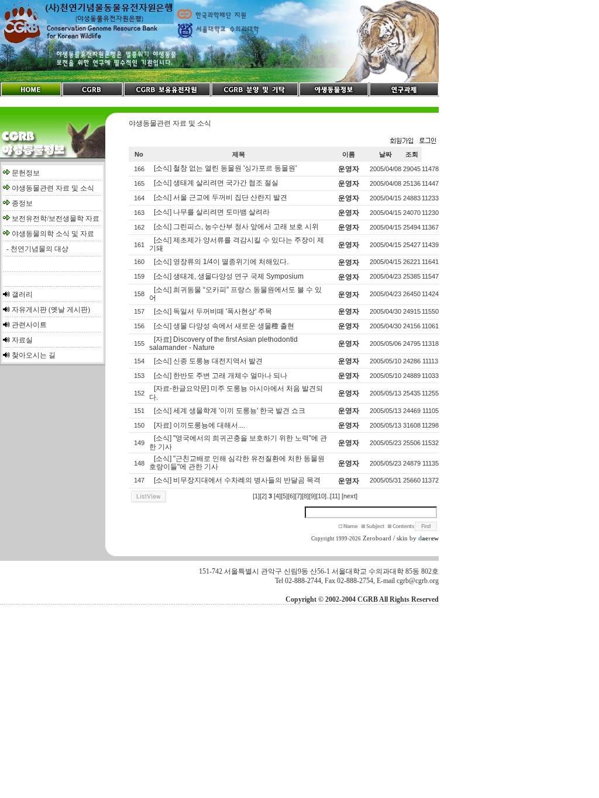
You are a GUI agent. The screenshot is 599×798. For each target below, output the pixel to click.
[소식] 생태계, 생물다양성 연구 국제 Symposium (229, 276)
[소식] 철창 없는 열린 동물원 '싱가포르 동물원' (225, 168)
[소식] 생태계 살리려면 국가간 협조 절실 (216, 183)
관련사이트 (29, 325)
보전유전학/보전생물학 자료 (55, 218)
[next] (349, 495)
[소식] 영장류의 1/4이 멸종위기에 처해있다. (221, 262)
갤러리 (22, 294)
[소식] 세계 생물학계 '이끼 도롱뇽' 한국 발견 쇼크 (229, 411)
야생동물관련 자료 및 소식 (53, 188)
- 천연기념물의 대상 (35, 249)
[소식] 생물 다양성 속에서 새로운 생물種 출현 (224, 326)
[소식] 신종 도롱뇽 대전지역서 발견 (208, 361)
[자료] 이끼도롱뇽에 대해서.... (199, 425)
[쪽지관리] (413, 141)
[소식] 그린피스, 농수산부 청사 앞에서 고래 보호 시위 (236, 227)
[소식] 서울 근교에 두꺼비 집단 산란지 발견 (220, 197)
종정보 (22, 203)
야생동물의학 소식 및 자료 (53, 234)
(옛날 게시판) (69, 310)
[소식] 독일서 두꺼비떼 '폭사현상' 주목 (213, 311)
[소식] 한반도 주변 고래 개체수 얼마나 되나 (220, 376)
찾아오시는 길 (34, 355)
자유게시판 (29, 310)
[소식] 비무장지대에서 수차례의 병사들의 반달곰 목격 (237, 480)
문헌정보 (26, 173)
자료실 (22, 340)
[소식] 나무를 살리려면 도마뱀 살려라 (212, 212)
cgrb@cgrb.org (418, 581)
